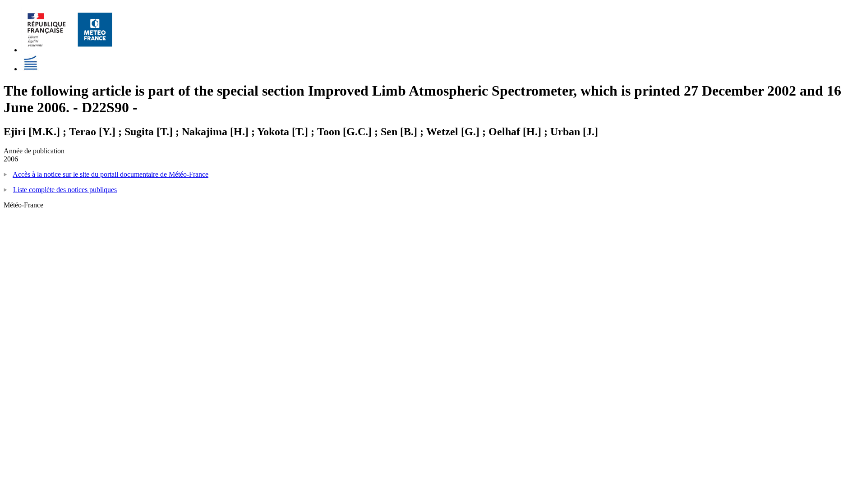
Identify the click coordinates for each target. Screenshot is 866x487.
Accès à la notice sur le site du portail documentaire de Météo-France (110, 174)
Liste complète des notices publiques (65, 189)
